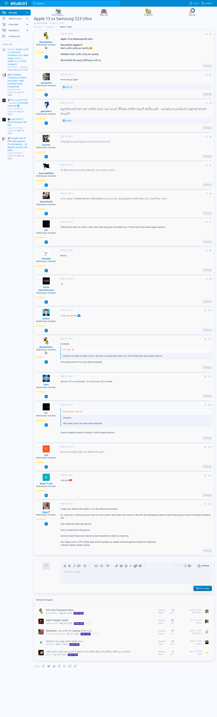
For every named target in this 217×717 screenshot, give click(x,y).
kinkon (46, 318)
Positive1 (50, 644)
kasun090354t (46, 173)
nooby (199, 643)
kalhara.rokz (52, 623)
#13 (210, 405)
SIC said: (67, 349)
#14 (210, 447)
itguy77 (46, 511)
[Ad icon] (4, 50)
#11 (210, 339)
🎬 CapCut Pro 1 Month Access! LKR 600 (17, 121)
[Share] (206, 34)
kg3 (46, 454)
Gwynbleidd (46, 201)
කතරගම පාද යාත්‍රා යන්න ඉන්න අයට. (65, 641)
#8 (210, 250)
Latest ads (7, 44)
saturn (49, 654)
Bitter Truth (46, 483)
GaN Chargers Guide (57, 620)
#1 (210, 34)
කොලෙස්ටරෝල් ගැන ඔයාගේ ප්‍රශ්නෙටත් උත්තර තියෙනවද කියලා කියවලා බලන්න (88, 651)
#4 (210, 136)
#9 (210, 279)
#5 (210, 165)
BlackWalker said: (71, 411)
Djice (46, 384)
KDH (200, 654)
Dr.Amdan (197, 633)
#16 (210, 504)
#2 (210, 74)
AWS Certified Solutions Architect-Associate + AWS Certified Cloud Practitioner (17, 80)
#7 (210, 222)
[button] (6, 3)
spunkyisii (46, 82)
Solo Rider (197, 612)
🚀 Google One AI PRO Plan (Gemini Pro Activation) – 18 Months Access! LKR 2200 (17, 144)
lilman (199, 622)
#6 (210, 193)
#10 (210, 310)
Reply (208, 66)
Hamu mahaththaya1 (46, 288)
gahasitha (46, 111)
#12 (210, 376)
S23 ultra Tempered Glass (60, 610)
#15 (210, 475)
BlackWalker (42, 23)
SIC (46, 230)
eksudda (46, 258)
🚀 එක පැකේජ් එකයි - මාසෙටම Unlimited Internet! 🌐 (18, 102)
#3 (210, 103)
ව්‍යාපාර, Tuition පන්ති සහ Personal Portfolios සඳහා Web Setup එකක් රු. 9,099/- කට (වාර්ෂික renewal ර (18, 57)
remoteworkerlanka (55, 633)
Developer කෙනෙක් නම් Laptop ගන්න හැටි (69, 630)
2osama (46, 144)
